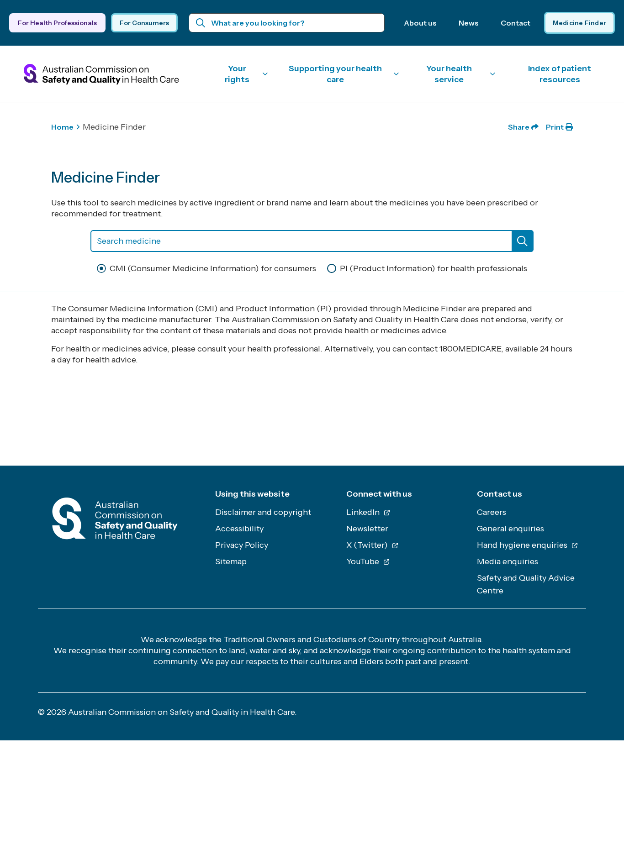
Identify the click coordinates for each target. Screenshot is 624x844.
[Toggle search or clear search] (523, 241)
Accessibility (239, 529)
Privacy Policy (241, 545)
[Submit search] (201, 23)
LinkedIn (363, 512)
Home (62, 126)
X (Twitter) (368, 545)
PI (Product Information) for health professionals (433, 268)
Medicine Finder (579, 23)
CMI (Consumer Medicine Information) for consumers (213, 268)
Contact (515, 22)
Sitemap (231, 561)
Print (555, 126)
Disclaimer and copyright (263, 512)
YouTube (363, 561)
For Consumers (144, 23)
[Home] (115, 521)
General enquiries (510, 529)
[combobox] (312, 241)
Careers (491, 512)
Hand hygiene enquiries (523, 545)
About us (420, 22)
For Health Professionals (57, 23)
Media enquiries (507, 561)
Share (518, 126)
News (469, 22)
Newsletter (367, 529)
